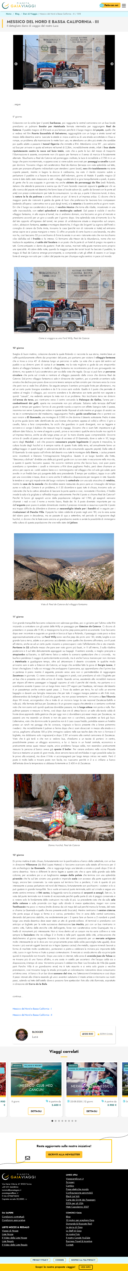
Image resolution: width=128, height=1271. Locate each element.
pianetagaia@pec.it (10, 1193)
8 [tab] (75, 1121)
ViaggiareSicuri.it (75, 1178)
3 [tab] (59, 1121)
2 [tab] (55, 1121)
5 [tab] (65, 1121)
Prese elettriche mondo (77, 1189)
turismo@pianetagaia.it (11, 1190)
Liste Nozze (7, 1234)
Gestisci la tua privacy (83, 1260)
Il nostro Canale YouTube (78, 1237)
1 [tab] (52, 1121)
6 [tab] (69, 1121)
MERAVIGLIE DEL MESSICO (92, 1086)
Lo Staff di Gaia (74, 1230)
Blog (17, 13)
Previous (16, 64)
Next (112, 64)
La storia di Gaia (74, 1227)
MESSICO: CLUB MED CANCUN (36, 1087)
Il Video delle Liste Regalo (15, 1244)
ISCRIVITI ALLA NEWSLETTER (64, 1154)
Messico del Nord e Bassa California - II (32, 1015)
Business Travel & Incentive (79, 1241)
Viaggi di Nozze (10, 1230)
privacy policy (40, 1260)
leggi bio (87, 1033)
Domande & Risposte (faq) (79, 1223)
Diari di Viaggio (30, 13)
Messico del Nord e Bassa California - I (32, 1008)
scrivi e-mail (106, 1034)
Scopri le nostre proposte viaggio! (63, 1267)
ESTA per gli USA (74, 1203)
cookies (60, 1260)
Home (9, 13)
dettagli (36, 1111)
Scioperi (70, 1182)
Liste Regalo (8, 1241)
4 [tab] (62, 1121)
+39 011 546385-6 (10, 1187)
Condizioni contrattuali (13, 1216)
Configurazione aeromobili (79, 1192)
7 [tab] (72, 1121)
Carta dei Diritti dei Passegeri (81, 1199)
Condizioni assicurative (13, 1220)
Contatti (70, 1244)
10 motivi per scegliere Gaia (80, 1220)
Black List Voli (73, 1196)
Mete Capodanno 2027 (77, 1206)
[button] (124, 5)
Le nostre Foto (73, 1234)
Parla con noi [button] (111, 5)
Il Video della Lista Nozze (14, 1237)
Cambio (70, 1185)
